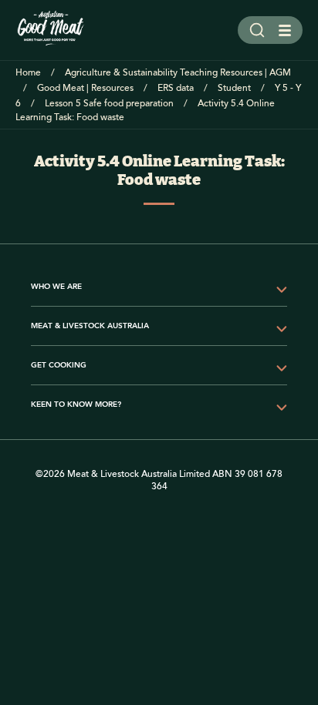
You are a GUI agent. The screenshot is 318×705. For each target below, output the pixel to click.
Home (28, 72)
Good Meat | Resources (85, 88)
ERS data (175, 88)
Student (234, 88)
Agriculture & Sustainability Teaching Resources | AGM (178, 72)
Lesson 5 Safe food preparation (109, 103)
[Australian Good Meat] (50, 30)
